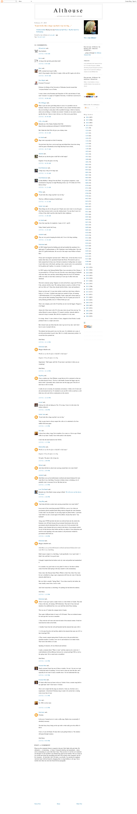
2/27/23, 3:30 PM (44, 536)
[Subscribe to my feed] (84, 323)
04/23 (87, 222)
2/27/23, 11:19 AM (45, 173)
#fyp (65, 30)
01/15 (87, 259)
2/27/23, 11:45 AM (45, 230)
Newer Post (37, 804)
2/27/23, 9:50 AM (44, 64)
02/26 (87, 243)
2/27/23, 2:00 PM (44, 461)
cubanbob (41, 234)
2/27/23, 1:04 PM (44, 410)
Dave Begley (42, 80)
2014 (87, 289)
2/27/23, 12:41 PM (45, 398)
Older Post (79, 804)
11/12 (87, 146)
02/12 (87, 248)
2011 (87, 297)
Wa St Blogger (42, 103)
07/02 (87, 196)
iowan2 (40, 402)
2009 (87, 302)
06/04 (87, 206)
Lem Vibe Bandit (43, 489)
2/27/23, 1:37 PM (44, 442)
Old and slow (42, 48)
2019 (87, 275)
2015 (87, 286)
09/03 (87, 172)
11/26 (87, 141)
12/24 (87, 130)
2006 (87, 311)
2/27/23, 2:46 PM (44, 497)
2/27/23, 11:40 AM (45, 216)
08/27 (87, 175)
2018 (87, 278)
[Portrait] (91, 34)
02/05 (87, 251)
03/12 (87, 238)
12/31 (87, 128)
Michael (41, 465)
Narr (40, 430)
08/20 (87, 177)
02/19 (87, 246)
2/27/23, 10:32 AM (45, 133)
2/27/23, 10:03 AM (45, 76)
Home (58, 804)
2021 (87, 270)
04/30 (87, 219)
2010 (87, 300)
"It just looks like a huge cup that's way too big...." (53, 25)
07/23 (87, 188)
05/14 (87, 214)
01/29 (87, 253)
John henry (41, 712)
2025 (87, 120)
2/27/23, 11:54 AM (45, 240)
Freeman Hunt (42, 665)
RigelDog (41, 375)
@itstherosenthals (41, 30)
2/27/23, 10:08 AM (45, 98)
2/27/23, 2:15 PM (44, 485)
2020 (87, 273)
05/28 (87, 209)
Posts (87, 108)
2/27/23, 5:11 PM (44, 695)
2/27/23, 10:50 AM (45, 163)
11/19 (87, 143)
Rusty (40, 68)
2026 (87, 117)
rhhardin (41, 154)
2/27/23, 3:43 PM (44, 661)
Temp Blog (42, 501)
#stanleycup (58, 30)
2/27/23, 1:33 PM (44, 426)
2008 (87, 305)
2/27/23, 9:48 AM (44, 54)
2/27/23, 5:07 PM (44, 675)
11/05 (87, 149)
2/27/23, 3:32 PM (44, 594)
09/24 (87, 164)
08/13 (87, 180)
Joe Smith (41, 137)
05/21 (87, 212)
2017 (87, 281)
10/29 (87, 151)
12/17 (87, 133)
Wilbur (40, 192)
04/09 (87, 227)
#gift (63, 30)
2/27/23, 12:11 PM (45, 342)
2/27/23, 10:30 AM (45, 116)
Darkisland (41, 244)
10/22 (87, 154)
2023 (87, 125)
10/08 (87, 159)
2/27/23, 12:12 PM (45, 371)
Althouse (69, 10)
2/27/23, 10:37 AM (45, 149)
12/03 (87, 138)
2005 (87, 313)
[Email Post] (56, 35)
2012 (87, 294)
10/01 (87, 162)
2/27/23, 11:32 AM (45, 201)
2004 (87, 316)
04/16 (87, 225)
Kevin (40, 58)
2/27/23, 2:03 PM (44, 470)
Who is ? (90, 38)
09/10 (87, 170)
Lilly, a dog (42, 121)
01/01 (87, 264)
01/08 (87, 261)
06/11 (87, 204)
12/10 (87, 136)
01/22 (87, 256)
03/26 (87, 232)
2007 (87, 308)
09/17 (87, 167)
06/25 (87, 198)
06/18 (87, 201)
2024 (87, 123)
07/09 (87, 193)
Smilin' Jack (42, 206)
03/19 (87, 235)
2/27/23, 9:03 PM (44, 741)
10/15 (87, 156)
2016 (87, 283)
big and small (41, 37)
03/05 (87, 240)
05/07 (87, 217)
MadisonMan (42, 447)
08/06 (87, 183)
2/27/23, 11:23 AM (45, 187)
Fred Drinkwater (43, 168)
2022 (87, 267)
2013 (87, 292)
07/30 (87, 185)
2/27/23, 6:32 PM (44, 707)
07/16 (87, 191)
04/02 (87, 230)
